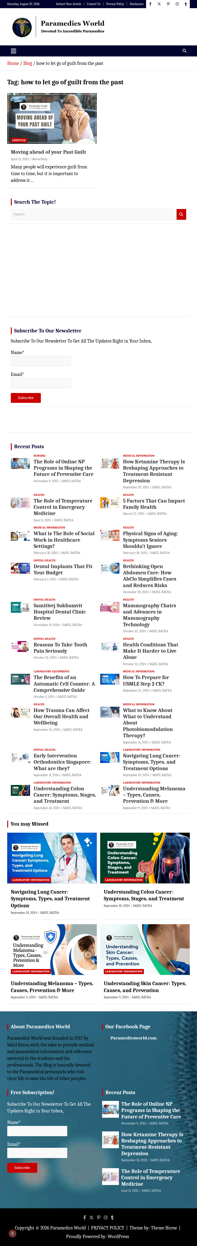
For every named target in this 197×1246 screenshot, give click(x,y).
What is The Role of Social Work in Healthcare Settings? (64, 539)
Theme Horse (164, 1228)
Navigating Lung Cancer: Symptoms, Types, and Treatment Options (151, 762)
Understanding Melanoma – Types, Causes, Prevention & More (154, 795)
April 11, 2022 (20, 159)
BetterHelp (39, 159)
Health (39, 495)
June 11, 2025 (42, 520)
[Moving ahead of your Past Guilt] (52, 118)
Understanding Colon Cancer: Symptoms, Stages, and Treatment (65, 795)
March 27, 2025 (134, 514)
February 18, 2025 (46, 553)
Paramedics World (68, 1228)
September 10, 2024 (136, 775)
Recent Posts (29, 446)
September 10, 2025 (136, 487)
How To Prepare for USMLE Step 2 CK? (146, 680)
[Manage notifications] (12, 1233)
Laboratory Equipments (51, 671)
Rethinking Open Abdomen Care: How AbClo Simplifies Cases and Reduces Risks (149, 576)
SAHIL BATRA (71, 481)
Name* (18, 352)
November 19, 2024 (47, 625)
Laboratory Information (141, 749)
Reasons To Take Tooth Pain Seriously (60, 648)
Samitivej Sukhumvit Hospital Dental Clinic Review (60, 611)
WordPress (118, 1236)
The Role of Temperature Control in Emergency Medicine (63, 507)
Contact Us (93, 4)
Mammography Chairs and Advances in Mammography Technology (149, 615)
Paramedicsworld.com (134, 1038)
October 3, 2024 (44, 697)
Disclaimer (137, 4)
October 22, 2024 (134, 631)
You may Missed (30, 824)
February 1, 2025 (45, 579)
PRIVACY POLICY (107, 1228)
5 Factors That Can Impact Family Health (154, 504)
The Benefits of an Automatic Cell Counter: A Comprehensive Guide (64, 683)
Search (181, 214)
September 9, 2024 (135, 808)
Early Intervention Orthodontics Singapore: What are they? (62, 762)
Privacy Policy (115, 4)
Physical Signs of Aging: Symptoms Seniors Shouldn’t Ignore (150, 539)
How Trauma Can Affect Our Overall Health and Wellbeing (62, 716)
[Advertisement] (98, 275)
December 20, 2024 (136, 592)
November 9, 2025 (46, 481)
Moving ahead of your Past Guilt (48, 152)
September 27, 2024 (136, 690)
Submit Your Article (68, 4)
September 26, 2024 (47, 730)
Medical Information (138, 455)
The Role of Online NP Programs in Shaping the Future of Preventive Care (63, 468)
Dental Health (44, 560)
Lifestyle (19, 140)
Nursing (39, 455)
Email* (17, 374)
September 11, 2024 (136, 742)
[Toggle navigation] (13, 50)
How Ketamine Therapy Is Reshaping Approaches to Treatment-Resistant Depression (154, 471)
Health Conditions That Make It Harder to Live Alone (150, 651)
